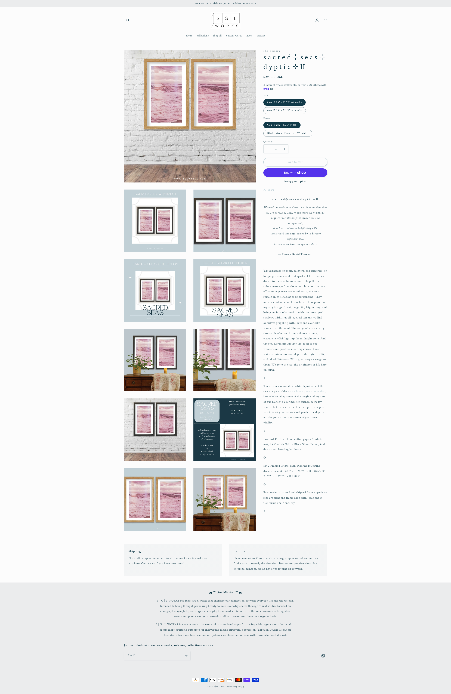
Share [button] (271, 189)
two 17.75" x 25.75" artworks (284, 102)
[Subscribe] (186, 655)
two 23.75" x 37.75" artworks (284, 110)
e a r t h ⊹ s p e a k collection (306, 391)
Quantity (267, 141)
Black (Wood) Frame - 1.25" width (287, 133)
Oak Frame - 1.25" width (282, 125)
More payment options (295, 181)
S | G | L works (220, 686)
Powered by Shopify (235, 686)
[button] (128, 20)
